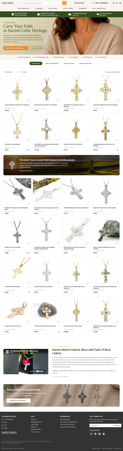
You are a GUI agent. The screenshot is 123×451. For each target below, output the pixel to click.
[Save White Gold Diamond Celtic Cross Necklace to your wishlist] (87, 203)
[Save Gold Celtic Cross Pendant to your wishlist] (28, 282)
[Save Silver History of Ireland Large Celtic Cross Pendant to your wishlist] (58, 203)
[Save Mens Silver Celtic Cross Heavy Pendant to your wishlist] (117, 203)
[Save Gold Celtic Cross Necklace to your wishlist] (28, 140)
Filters (25, 72)
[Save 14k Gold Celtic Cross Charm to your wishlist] (28, 321)
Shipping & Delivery (36, 422)
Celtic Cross (68, 8)
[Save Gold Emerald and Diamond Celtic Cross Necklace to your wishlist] (117, 321)
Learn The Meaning (37, 48)
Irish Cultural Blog (65, 419)
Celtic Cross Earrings (85, 63)
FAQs (5, 428)
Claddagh (39, 8)
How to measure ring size (67, 424)
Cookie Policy (117, 448)
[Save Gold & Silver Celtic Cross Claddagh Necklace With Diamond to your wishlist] (58, 243)
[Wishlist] (114, 3)
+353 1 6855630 (8, 419)
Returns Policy (35, 424)
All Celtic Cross (36, 63)
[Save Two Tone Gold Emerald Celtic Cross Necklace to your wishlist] (87, 282)
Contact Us (34, 427)
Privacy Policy (96, 448)
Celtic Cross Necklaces (52, 63)
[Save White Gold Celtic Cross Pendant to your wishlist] (58, 282)
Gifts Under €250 (98, 8)
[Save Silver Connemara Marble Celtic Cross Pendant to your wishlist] (117, 243)
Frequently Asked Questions (68, 427)
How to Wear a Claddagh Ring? (68, 422)
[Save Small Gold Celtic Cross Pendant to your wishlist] (87, 140)
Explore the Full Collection (18, 400)
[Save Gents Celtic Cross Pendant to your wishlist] (28, 243)
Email (5, 422)
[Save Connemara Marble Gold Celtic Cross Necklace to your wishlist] (117, 140)
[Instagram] (91, 434)
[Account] (117, 3)
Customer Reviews (36, 429)
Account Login (35, 432)
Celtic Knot (52, 8)
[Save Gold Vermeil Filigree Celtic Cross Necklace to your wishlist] (117, 100)
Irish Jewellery (23, 8)
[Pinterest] (95, 434)
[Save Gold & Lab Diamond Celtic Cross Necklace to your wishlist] (28, 100)
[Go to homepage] (15, 433)
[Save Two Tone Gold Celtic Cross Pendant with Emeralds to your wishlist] (117, 282)
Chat (5, 425)
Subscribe (117, 425)
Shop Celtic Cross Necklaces (14, 48)
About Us (33, 419)
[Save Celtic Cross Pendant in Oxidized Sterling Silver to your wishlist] (28, 203)
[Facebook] (99, 434)
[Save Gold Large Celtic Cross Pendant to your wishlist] (87, 321)
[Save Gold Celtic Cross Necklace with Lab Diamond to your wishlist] (87, 100)
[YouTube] (103, 434)
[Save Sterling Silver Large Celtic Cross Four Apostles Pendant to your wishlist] (87, 243)
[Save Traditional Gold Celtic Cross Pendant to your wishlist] (58, 321)
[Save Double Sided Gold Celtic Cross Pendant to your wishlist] (58, 100)
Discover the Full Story (25, 170)
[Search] (64, 3)
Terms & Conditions (107, 448)
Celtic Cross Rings (69, 63)
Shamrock (83, 8)
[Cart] (120, 3)
